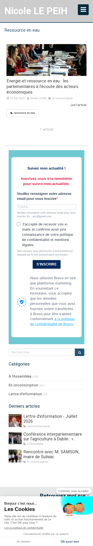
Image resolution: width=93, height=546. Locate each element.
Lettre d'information (25, 394)
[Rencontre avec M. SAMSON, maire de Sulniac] (15, 456)
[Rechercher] (79, 352)
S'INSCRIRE (47, 264)
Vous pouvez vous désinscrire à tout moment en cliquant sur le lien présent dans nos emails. (45, 253)
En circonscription (23, 385)
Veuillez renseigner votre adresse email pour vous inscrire (44, 196)
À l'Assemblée (20, 376)
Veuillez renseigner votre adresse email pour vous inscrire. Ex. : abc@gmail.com (46, 214)
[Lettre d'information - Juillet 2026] (15, 420)
